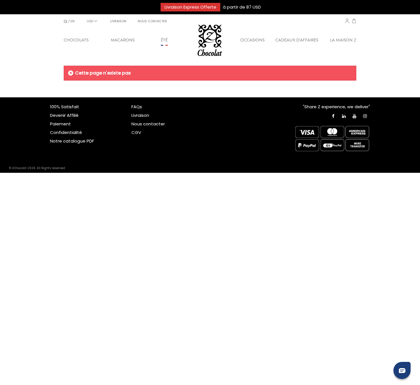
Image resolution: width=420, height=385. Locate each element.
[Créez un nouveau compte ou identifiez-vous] (347, 21)
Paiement (60, 124)
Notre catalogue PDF (72, 141)
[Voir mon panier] (354, 22)
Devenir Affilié (64, 115)
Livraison (140, 115)
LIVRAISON (118, 21)
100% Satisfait (64, 107)
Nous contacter (148, 124)
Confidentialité (66, 132)
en (73, 21)
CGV (136, 132)
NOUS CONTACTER (152, 21)
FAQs (136, 107)
